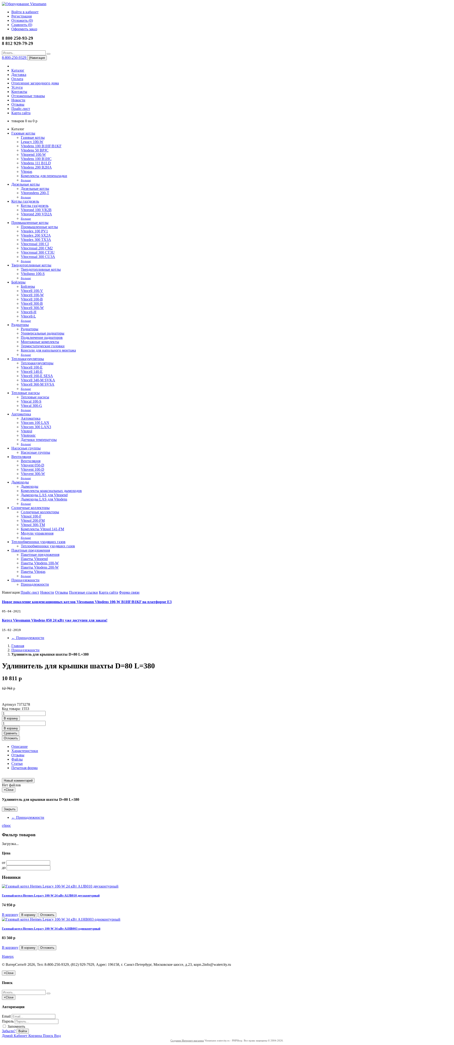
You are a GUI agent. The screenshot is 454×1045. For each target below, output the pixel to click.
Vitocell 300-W (32, 308)
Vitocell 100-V (32, 291)
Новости (18, 100)
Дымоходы (20, 482)
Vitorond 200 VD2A (36, 214)
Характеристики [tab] (24, 751)
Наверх (8, 956)
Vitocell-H (28, 312)
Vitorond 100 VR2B (36, 210)
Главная (17, 646)
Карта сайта (21, 113)
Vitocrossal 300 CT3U (38, 252)
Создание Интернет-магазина (187, 1040)
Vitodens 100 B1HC (36, 159)
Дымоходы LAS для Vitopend (44, 495)
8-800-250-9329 (14, 58)
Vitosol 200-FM (33, 520)
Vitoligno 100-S (33, 274)
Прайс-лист (20, 109)
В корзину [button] (11, 718)
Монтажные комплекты (40, 342)
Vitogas (26, 172)
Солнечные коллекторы (30, 508)
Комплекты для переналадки (44, 176)
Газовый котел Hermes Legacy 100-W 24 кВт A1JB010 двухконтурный (51, 895)
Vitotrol (26, 431)
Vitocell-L (28, 316)
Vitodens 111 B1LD (36, 163)
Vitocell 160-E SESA (37, 376)
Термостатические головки (43, 346)
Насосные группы (26, 448)
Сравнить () (21, 25)
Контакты (19, 92)
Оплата (17, 79)
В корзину (10, 915)
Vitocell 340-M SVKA (38, 380)
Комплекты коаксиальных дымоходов (51, 491)
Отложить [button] (11, 738)
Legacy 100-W (32, 142)
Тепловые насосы (25, 393)
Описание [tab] (19, 747)
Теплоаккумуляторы (27, 359)
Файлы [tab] (17, 759)
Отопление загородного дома (35, 83)
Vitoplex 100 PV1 (34, 231)
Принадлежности (25, 580)
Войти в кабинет (25, 12)
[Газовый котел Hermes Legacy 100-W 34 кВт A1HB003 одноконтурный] (61, 919)
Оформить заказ (24, 29)
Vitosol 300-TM (33, 525)
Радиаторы (20, 325)
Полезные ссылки (83, 592)
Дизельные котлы (25, 184)
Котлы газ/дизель (25, 201)
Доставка (18, 75)
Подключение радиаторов (42, 337)
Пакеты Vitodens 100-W (40, 563)
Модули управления (37, 533)
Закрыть (10, 809)
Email (6, 1016)
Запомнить (16, 1026)
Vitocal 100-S (31, 401)
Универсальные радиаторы (42, 333)
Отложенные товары (28, 96)
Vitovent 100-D (32, 469)
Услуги (17, 87)
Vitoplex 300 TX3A (36, 240)
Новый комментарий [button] (18, 780)
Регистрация (21, 16)
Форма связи (129, 592)
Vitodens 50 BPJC (34, 150)
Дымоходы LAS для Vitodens (44, 499)
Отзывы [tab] (17, 755)
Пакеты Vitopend (34, 559)
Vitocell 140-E (32, 372)
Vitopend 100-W (33, 154)
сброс (6, 825)
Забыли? (9, 1031)
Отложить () (22, 20)
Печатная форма (24, 768)
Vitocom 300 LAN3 (36, 427)
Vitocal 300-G (31, 406)
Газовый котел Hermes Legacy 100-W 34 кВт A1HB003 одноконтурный (51, 928)
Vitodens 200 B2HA (36, 167)
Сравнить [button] (10, 733)
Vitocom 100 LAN (35, 423)
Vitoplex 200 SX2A (36, 235)
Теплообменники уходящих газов (38, 542)
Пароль (8, 1021)
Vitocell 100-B (32, 299)
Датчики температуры (39, 440)
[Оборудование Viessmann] (24, 4)
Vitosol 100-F (31, 516)
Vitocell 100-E (32, 367)
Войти (22, 1031)
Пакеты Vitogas (33, 572)
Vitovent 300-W (33, 474)
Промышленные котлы (29, 223)
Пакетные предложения (30, 550)
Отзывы (17, 104)
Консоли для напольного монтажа (48, 350)
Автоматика (21, 414)
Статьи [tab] (17, 764)
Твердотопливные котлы (31, 265)
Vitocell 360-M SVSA (37, 384)
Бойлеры (18, 282)
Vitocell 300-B (32, 303)
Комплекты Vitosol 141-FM (42, 529)
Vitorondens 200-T (35, 193)
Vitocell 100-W (32, 295)
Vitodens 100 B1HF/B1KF (41, 146)
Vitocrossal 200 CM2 (37, 248)
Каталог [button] (17, 70)
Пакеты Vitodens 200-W (40, 567)
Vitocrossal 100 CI (35, 244)
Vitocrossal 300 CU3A (38, 257)
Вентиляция (21, 457)
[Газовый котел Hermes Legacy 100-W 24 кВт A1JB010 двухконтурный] (60, 886)
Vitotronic (28, 435)
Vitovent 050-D (32, 465)
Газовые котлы (23, 133)
